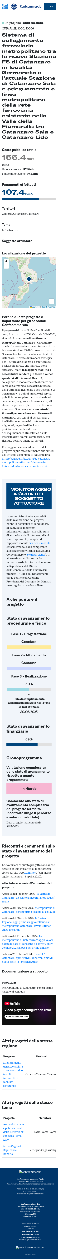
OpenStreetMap (48, 306)
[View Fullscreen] (51, 301)
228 (38, 1237)
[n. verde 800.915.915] (30, 1247)
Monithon (30, 873)
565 (37, 1231)
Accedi (49, 6)
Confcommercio (21, 6)
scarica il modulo (40, 543)
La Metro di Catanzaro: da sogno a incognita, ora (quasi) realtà (28, 898)
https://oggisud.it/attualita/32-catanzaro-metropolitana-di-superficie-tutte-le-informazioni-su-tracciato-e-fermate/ (26, 463)
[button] (29, 279)
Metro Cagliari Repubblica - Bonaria (12, 1150)
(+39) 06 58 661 (31, 1191)
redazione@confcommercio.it (30, 1240)
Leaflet (35, 306)
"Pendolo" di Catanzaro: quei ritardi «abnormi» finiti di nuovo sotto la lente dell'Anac (27, 958)
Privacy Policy (30, 1255)
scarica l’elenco (36, 555)
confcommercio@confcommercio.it (30, 1194)
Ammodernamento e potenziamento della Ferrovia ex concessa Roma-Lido (14, 1132)
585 (37, 1234)
